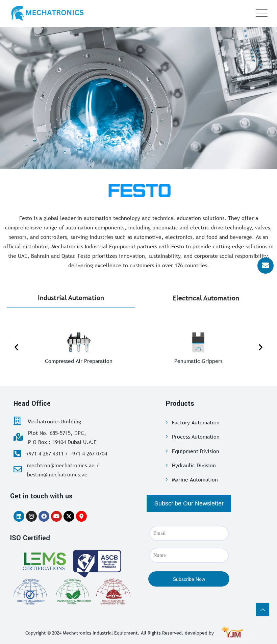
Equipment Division (195, 451)
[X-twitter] (69, 516)
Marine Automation (195, 479)
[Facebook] (44, 516)
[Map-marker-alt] (81, 516)
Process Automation (196, 436)
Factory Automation (196, 422)
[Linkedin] (19, 516)
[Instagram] (31, 516)
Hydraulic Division (194, 465)
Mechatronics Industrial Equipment (100, 633)
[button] (16, 347)
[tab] (71, 298)
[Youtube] (56, 516)
